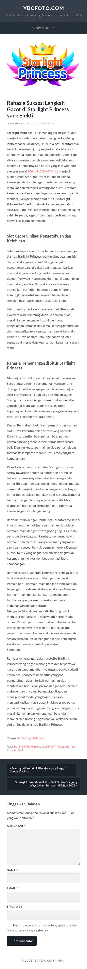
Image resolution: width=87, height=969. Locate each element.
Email (12, 888)
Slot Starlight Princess (27, 746)
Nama (12, 870)
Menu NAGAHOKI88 (43, 171)
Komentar (16, 825)
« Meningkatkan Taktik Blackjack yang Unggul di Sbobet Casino (39, 770)
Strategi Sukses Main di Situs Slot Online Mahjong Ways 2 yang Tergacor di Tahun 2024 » (46, 784)
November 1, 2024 (19, 123)
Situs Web (14, 906)
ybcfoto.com (43, 8)
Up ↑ (61, 960)
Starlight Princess (33, 738)
